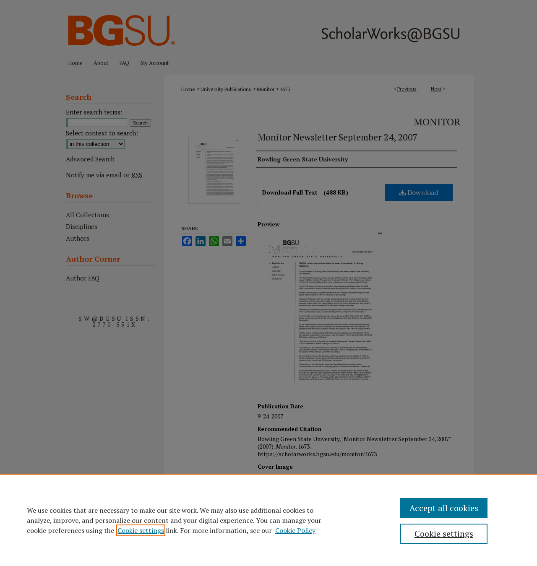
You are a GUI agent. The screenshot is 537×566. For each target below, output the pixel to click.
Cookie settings (140, 530)
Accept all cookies (443, 508)
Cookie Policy (295, 530)
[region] (268, 520)
